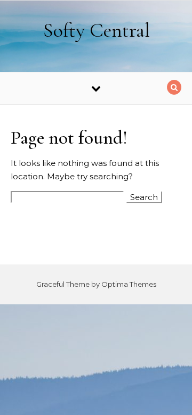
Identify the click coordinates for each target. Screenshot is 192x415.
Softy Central (96, 30)
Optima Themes (128, 284)
